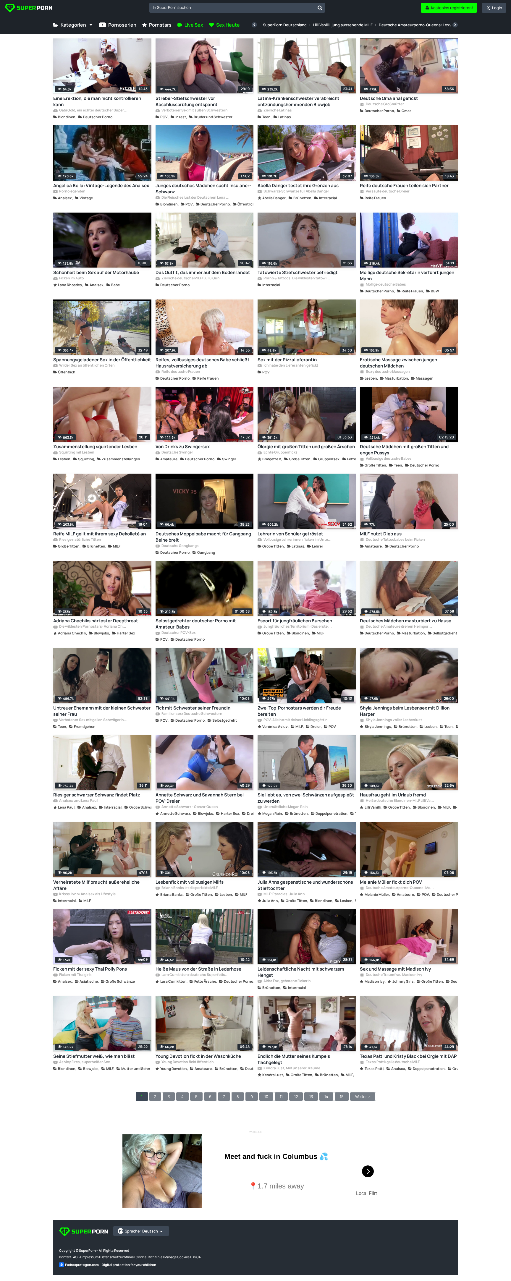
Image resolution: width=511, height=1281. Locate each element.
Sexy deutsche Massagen (387, 372)
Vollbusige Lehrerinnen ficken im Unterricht (297, 540)
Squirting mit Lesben (76, 453)
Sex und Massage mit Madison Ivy (395, 969)
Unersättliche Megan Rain (285, 807)
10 (266, 1096)
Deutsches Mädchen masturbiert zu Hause (405, 621)
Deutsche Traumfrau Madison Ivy (393, 975)
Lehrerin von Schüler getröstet (290, 534)
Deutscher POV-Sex (178, 633)
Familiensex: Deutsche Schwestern (191, 714)
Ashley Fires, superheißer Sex (84, 1062)
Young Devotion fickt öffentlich (187, 1062)
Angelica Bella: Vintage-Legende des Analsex (101, 185)
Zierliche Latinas (277, 110)
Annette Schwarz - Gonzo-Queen (189, 807)
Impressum (90, 1257)
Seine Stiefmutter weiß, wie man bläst (94, 1056)
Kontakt (65, 1257)
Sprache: (141, 1231)
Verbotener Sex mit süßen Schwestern (194, 110)
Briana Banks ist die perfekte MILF (189, 888)
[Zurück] (254, 24)
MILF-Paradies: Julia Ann (284, 894)
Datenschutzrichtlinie (117, 1257)
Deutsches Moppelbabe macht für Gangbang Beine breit (203, 537)
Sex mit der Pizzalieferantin (287, 360)
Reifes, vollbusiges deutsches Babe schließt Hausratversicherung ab (203, 363)
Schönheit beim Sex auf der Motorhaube (96, 272)
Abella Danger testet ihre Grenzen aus (298, 185)
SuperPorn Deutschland (285, 24)
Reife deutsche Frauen (180, 372)
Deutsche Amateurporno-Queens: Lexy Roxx (420, 24)
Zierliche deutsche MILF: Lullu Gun (190, 278)
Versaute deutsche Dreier (387, 192)
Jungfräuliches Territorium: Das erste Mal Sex (297, 627)
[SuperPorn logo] (28, 9)
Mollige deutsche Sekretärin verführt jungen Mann (407, 275)
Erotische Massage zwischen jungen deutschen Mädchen (398, 363)
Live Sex (194, 25)
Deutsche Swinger (177, 453)
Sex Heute (228, 25)
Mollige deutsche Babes (385, 285)
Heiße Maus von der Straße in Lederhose (198, 969)
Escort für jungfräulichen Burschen (295, 621)
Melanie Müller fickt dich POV (391, 882)
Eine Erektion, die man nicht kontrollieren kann (97, 101)
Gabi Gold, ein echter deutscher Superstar (93, 110)
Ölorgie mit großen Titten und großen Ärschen (306, 446)
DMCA (196, 1257)
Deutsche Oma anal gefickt (389, 98)
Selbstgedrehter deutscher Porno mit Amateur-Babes (196, 624)
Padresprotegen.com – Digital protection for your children (110, 1264)
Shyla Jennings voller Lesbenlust (393, 720)
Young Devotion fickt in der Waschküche (198, 1056)
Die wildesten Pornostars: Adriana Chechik (93, 627)
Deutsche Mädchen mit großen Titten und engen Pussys (404, 449)
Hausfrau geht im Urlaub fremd (393, 795)
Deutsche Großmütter (384, 104)
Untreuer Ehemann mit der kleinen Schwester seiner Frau (102, 711)
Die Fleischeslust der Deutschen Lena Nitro (195, 198)
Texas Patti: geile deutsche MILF (392, 1062)
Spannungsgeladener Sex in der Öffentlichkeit (102, 360)
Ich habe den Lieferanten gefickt (290, 366)
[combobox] (237, 8)
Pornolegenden (72, 192)
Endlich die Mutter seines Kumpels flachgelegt (294, 1059)
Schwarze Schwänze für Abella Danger (296, 192)
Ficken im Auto (71, 278)
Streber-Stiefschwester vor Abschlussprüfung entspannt (187, 101)
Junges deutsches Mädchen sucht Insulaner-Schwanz (203, 188)
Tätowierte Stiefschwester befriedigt (298, 272)
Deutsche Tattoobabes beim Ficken (395, 540)
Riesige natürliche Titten (80, 540)
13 (311, 1096)
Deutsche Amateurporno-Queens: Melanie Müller (399, 888)
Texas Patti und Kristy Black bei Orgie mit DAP (408, 1056)
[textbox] (232, 7)
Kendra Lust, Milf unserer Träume (291, 1068)
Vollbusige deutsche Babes (388, 459)
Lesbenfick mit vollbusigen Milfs (190, 882)
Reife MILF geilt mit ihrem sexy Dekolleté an (99, 534)
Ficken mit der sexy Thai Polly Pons (90, 969)
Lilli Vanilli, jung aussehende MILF (343, 24)
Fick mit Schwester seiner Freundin (193, 708)
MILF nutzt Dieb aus (381, 534)
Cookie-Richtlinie (149, 1257)
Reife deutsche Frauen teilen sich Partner (404, 185)
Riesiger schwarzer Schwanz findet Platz (96, 795)
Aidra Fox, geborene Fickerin (287, 981)
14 (326, 1096)
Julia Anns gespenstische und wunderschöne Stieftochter (305, 885)
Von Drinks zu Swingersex (183, 446)
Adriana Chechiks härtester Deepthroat (95, 621)
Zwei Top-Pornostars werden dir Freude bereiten (299, 711)
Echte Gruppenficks (280, 453)
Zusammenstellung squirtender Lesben (95, 446)
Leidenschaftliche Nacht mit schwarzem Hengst (301, 972)
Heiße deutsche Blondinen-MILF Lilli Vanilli (399, 801)
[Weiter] (455, 24)
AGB (76, 1257)
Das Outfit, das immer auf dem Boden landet (203, 272)
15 (342, 1096)
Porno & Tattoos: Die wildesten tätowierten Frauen (297, 278)
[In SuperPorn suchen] (320, 8)
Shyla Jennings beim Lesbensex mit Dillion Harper (404, 711)
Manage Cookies (177, 1257)
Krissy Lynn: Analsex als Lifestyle (87, 894)
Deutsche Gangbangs (180, 546)
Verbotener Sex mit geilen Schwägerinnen (93, 720)
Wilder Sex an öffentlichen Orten (87, 366)
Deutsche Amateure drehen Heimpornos (399, 627)
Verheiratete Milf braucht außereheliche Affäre (96, 885)
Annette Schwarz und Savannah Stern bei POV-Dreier (200, 798)
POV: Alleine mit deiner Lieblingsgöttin (295, 720)
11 (281, 1096)
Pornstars (160, 25)
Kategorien (73, 25)
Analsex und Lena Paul (78, 801)
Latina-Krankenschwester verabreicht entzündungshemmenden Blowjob (298, 101)
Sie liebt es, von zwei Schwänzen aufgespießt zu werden (306, 798)
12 (296, 1096)
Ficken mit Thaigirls (75, 975)
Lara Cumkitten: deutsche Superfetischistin (195, 975)
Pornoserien (122, 25)
